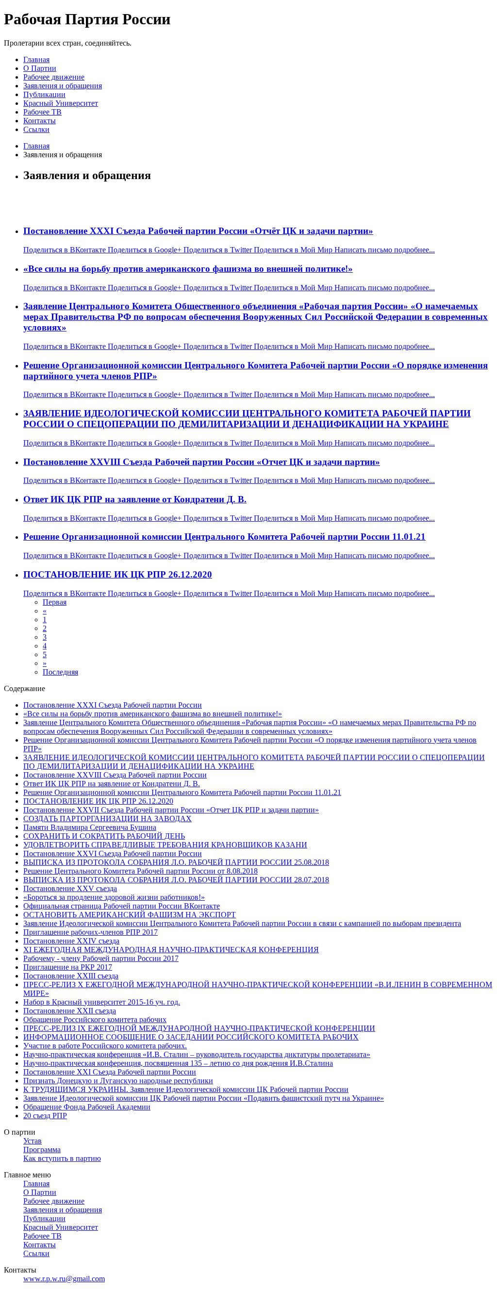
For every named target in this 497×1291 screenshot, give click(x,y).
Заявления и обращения (62, 86)
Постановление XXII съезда (69, 1011)
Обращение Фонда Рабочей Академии (86, 1107)
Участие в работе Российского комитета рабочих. (105, 1046)
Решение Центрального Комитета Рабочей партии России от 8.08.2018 (140, 871)
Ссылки (36, 129)
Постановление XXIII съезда (70, 976)
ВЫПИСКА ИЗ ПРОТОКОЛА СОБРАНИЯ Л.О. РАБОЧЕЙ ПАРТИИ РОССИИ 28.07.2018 (176, 880)
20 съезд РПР (45, 1115)
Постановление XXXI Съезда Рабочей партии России (112, 705)
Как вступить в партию (62, 1158)
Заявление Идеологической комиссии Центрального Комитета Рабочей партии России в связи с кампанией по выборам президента (242, 923)
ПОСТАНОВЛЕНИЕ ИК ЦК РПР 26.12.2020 (117, 574)
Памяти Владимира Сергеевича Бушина (89, 827)
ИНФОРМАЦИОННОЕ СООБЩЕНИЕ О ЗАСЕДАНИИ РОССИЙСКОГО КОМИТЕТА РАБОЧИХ (191, 1037)
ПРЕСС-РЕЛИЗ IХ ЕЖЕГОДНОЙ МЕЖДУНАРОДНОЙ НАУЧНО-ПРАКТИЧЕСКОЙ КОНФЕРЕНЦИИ (199, 1028)
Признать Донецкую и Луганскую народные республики (118, 1080)
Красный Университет (60, 103)
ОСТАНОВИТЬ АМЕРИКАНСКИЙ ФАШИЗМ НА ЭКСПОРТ (129, 914)
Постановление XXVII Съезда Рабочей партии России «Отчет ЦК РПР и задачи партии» (171, 810)
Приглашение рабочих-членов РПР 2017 (90, 932)
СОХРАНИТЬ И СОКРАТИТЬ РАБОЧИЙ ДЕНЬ (104, 836)
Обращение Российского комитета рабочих (94, 1019)
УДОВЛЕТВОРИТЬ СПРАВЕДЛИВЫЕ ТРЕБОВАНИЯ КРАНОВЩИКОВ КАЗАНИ (165, 845)
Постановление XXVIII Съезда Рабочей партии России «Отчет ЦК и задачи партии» (201, 462)
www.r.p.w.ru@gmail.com (64, 1278)
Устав (32, 1141)
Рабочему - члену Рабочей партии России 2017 (101, 958)
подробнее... (414, 250)
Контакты (39, 120)
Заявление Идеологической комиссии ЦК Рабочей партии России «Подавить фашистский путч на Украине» (203, 1098)
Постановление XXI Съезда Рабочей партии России (109, 1072)
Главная (36, 59)
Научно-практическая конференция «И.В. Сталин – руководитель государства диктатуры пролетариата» (196, 1054)
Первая (54, 602)
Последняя (60, 672)
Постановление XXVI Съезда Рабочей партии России (112, 853)
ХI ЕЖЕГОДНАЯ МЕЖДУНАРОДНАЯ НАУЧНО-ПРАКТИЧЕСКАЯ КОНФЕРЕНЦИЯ (171, 949)
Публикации (44, 94)
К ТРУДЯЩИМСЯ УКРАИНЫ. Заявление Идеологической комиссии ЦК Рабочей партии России (185, 1089)
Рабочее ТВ (42, 112)
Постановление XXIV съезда (71, 941)
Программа (42, 1149)
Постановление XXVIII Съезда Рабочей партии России (115, 775)
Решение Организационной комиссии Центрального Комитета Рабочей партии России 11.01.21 (224, 536)
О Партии (39, 68)
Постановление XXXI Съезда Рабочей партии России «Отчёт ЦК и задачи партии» (198, 231)
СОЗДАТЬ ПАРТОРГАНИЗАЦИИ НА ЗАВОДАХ (107, 818)
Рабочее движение (53, 77)
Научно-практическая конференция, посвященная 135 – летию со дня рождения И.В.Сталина (178, 1063)
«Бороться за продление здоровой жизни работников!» (114, 897)
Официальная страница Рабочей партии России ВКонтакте (121, 906)
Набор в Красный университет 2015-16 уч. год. (101, 1002)
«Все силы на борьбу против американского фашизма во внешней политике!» (188, 269)
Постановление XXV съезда (70, 888)
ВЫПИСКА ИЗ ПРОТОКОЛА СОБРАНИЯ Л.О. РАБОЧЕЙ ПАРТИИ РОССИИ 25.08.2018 (176, 862)
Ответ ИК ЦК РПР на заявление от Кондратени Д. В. (135, 499)
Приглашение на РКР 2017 (67, 967)
